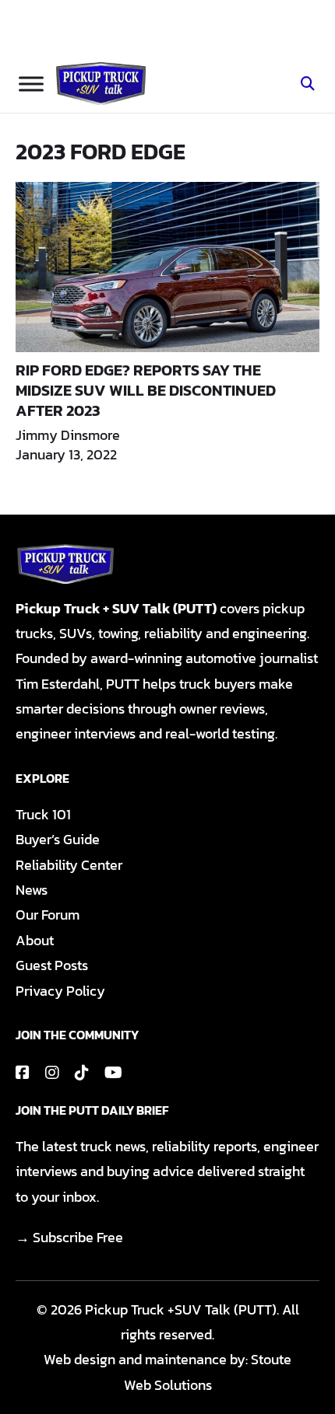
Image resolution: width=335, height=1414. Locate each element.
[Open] (31, 83)
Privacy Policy (60, 990)
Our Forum (47, 914)
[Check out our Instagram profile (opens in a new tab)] (52, 1073)
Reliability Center (69, 864)
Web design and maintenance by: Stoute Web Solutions (167, 1372)
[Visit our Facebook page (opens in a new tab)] (23, 1073)
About (35, 940)
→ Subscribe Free (69, 1237)
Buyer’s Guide (58, 839)
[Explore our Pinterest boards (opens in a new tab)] (82, 1073)
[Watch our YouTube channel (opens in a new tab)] (113, 1073)
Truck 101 (43, 814)
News (32, 889)
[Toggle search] (307, 84)
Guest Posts (52, 965)
